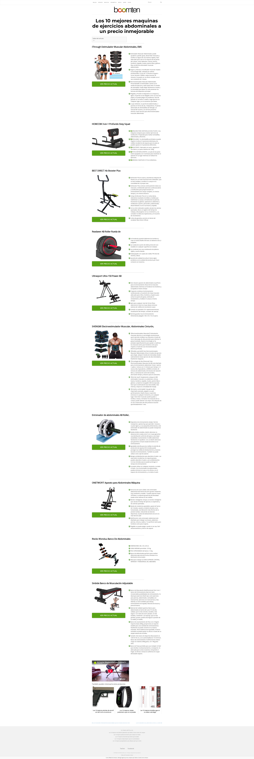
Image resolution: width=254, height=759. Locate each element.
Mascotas (106, 2)
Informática (114, 2)
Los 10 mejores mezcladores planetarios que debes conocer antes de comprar (127, 732)
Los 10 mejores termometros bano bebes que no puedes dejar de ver (111, 722)
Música (120, 2)
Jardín (124, 2)
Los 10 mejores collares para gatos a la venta (148, 722)
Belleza (95, 2)
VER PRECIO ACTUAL (108, 84)
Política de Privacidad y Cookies (127, 755)
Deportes (100, 2)
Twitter (122, 748)
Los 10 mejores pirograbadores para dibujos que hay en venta (127, 741)
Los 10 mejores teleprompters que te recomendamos (127, 738)
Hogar (129, 2)
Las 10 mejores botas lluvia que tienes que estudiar (127, 736)
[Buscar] (161, 2)
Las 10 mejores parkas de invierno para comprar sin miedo (127, 734)
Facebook (131, 748)
